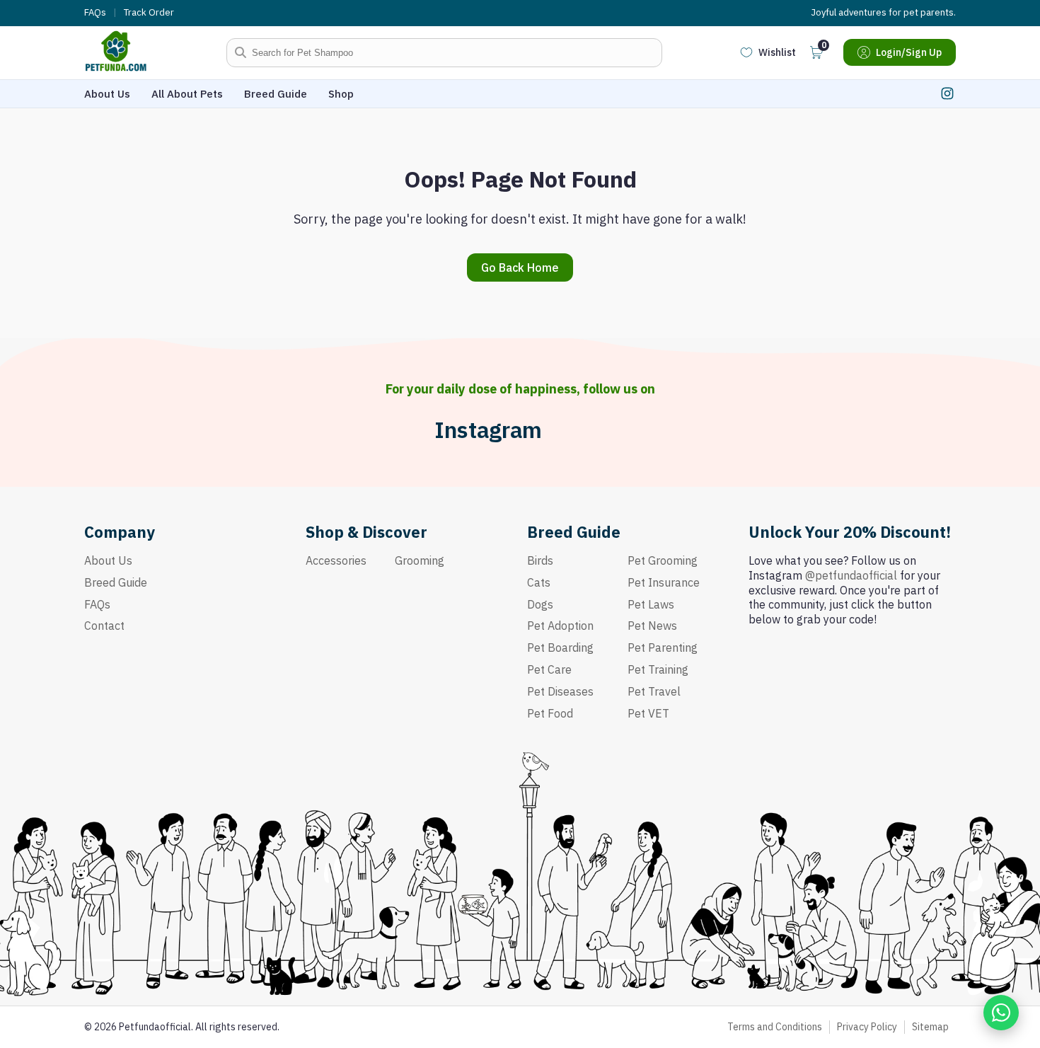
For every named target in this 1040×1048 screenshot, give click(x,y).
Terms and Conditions (774, 1026)
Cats (538, 582)
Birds (540, 560)
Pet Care (549, 669)
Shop (341, 93)
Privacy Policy (867, 1026)
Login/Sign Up (909, 52)
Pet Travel (654, 691)
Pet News (652, 625)
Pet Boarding (560, 647)
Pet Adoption (560, 625)
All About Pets (187, 93)
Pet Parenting (663, 647)
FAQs (95, 12)
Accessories (336, 560)
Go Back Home (520, 267)
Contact (104, 625)
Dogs (540, 604)
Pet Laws (651, 604)
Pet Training (658, 669)
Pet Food (550, 713)
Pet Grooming (663, 560)
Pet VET (648, 713)
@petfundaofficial (851, 575)
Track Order (149, 12)
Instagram (488, 429)
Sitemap (930, 1026)
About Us (107, 93)
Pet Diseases (560, 691)
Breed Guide (275, 93)
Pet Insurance (664, 582)
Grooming (419, 560)
